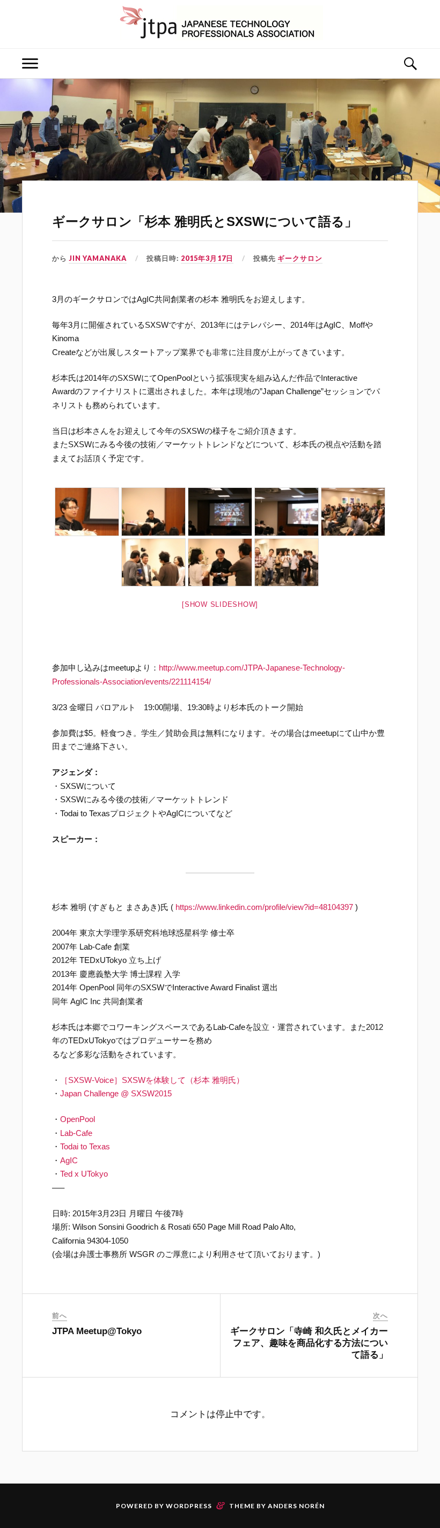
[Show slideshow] (220, 604)
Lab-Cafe (76, 1133)
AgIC (69, 1160)
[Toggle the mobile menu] (30, 63)
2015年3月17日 (207, 258)
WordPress (189, 1506)
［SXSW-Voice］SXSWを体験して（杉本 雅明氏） (152, 1080)
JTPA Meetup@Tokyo (97, 1331)
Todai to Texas (85, 1146)
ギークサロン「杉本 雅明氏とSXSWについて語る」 (204, 221)
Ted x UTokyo (84, 1173)
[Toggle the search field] (410, 63)
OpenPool (77, 1119)
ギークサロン (299, 258)
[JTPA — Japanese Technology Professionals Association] (220, 22)
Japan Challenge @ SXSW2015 (116, 1093)
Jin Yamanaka (98, 258)
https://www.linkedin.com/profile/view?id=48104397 (264, 907)
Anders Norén (296, 1506)
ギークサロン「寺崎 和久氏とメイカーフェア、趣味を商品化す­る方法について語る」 (309, 1343)
